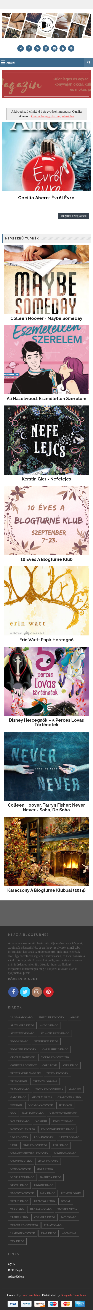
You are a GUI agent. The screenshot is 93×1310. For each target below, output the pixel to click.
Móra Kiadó (45, 1169)
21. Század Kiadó (21, 1017)
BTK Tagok (15, 1270)
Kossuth (41, 1121)
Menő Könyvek (20, 1169)
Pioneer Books (71, 1193)
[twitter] (20, 48)
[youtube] (62, 48)
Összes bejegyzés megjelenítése (52, 116)
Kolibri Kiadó (20, 1121)
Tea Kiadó (17, 1209)
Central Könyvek (22, 1057)
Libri (13, 1145)
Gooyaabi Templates (73, 1295)
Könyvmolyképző (22, 1129)
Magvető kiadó (21, 1161)
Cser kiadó (70, 1065)
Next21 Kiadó (19, 1185)
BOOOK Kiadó (19, 1041)
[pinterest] (71, 48)
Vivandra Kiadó (44, 1217)
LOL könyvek (19, 1137)
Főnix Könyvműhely (49, 1089)
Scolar (66, 1201)
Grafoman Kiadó (69, 1097)
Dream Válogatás (45, 1081)
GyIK (11, 1263)
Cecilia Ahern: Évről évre (46, 197)
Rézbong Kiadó (44, 1201)
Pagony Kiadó (43, 1185)
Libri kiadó (60, 1145)
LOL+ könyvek (44, 1137)
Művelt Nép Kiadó (22, 1177)
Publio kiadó (19, 1201)
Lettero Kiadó (69, 1137)
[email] (54, 48)
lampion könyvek (22, 1233)
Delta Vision (18, 1081)
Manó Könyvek (48, 1161)
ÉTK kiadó (17, 1241)
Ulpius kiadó (19, 1217)
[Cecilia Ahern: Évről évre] (46, 156)
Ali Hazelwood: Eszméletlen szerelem (46, 398)
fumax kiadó (53, 1225)
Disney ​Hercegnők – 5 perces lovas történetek (46, 723)
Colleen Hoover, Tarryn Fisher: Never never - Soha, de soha (46, 807)
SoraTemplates (31, 1295)
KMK (13, 1113)
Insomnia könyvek (40, 1105)
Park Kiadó (47, 1193)
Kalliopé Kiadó (33, 1113)
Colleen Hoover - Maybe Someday (46, 318)
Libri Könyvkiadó (35, 1145)
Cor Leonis (49, 1065)
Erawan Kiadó (20, 1089)
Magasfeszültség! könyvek (29, 1153)
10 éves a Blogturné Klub (46, 559)
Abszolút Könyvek (51, 1017)
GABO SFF (75, 1089)
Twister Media (67, 1209)
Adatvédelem (16, 1276)
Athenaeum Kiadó (22, 1033)
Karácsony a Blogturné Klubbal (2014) (46, 890)
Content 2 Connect (23, 1065)
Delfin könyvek (57, 1073)
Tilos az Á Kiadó (41, 1209)
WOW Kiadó (69, 1217)
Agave (74, 1017)
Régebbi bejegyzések (74, 215)
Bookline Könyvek (23, 1049)
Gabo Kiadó (18, 1097)
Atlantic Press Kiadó (54, 1033)
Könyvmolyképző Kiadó (57, 1129)
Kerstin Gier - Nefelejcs (46, 479)
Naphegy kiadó (50, 1177)
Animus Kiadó (49, 1025)
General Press (42, 1097)
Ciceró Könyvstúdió (55, 1057)
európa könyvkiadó (24, 1225)
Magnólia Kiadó (65, 1153)
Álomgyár (69, 1233)
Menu (10, 62)
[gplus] (37, 48)
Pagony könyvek (22, 1193)
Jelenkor (65, 1105)
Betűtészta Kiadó (46, 1041)
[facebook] (29, 48)
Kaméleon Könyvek (63, 1113)
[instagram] (46, 48)
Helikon (16, 1105)
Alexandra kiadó (22, 1025)
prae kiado (48, 1233)
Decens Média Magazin (25, 1073)
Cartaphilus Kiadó (55, 1049)
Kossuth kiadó (63, 1121)
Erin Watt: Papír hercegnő (46, 639)
